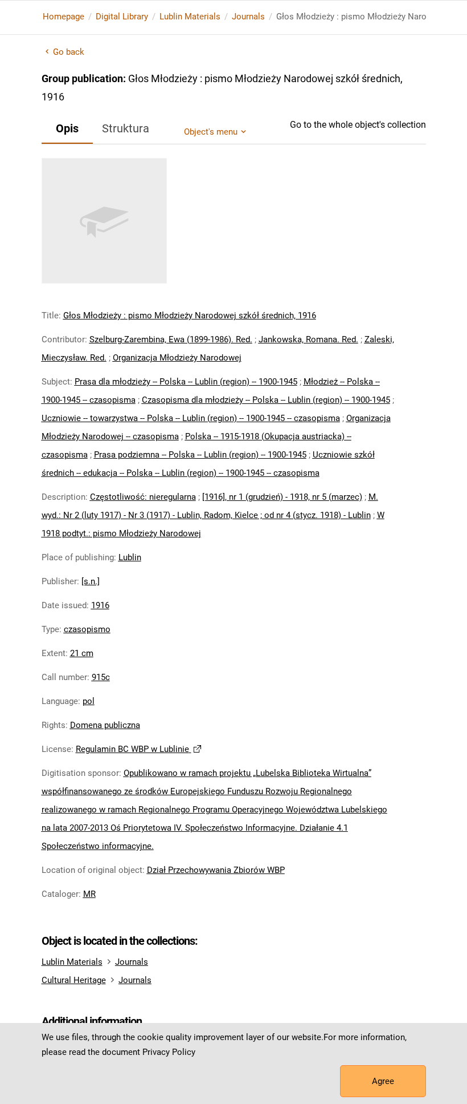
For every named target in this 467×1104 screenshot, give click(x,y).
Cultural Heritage (74, 980)
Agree (383, 1081)
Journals (248, 16)
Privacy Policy (168, 1052)
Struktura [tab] (125, 128)
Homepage (63, 16)
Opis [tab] (67, 128)
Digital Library (122, 16)
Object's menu (210, 132)
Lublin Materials (189, 16)
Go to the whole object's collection (358, 124)
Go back (69, 52)
